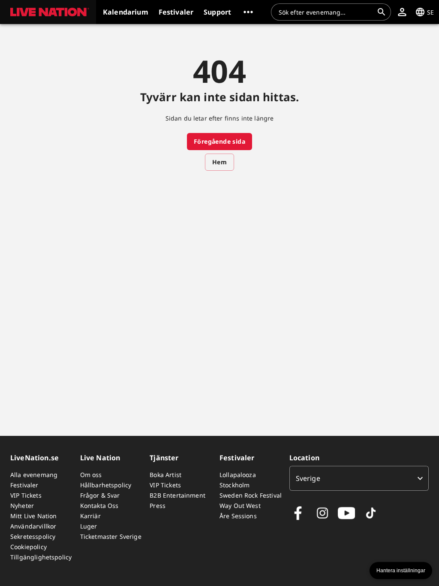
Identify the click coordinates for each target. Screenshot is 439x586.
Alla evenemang (33, 475)
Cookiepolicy (28, 547)
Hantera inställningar (400, 571)
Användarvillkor (33, 526)
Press (157, 505)
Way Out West (240, 505)
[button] (48, 12)
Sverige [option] (308, 478)
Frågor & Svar (100, 495)
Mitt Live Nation (33, 516)
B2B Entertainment (177, 495)
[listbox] (359, 478)
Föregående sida (219, 141)
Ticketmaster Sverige (110, 536)
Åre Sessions (238, 516)
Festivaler (24, 485)
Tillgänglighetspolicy (41, 557)
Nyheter (22, 505)
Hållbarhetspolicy (106, 485)
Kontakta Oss (99, 505)
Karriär (90, 516)
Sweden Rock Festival (251, 495)
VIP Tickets (26, 495)
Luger (88, 526)
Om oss (91, 475)
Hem (219, 162)
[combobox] (325, 12)
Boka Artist (165, 475)
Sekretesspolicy (32, 536)
